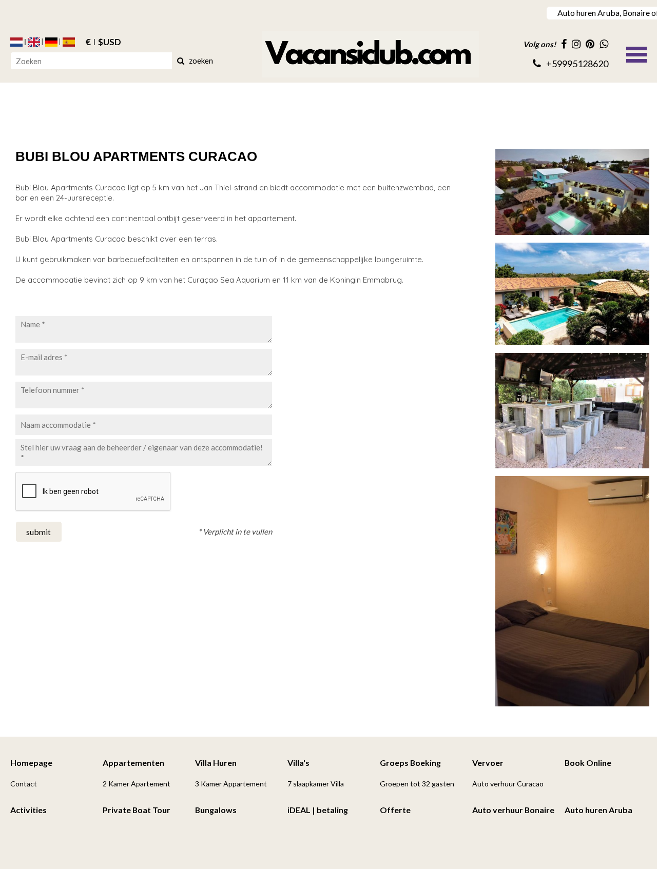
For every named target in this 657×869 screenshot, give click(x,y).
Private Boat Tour (136, 810)
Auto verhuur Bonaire (513, 810)
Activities (28, 810)
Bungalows (216, 810)
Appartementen (133, 762)
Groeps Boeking (410, 762)
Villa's (298, 762)
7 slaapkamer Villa (315, 783)
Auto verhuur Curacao (508, 783)
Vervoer (488, 762)
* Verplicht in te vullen (235, 531)
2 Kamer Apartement (136, 783)
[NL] (16, 42)
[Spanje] (69, 42)
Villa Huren (216, 762)
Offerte (395, 810)
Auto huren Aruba (598, 810)
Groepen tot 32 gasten (417, 783)
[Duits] (51, 42)
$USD (109, 42)
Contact (23, 783)
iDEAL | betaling (317, 810)
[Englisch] (34, 42)
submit (38, 532)
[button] (636, 53)
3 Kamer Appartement (231, 783)
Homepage (31, 762)
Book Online (588, 762)
